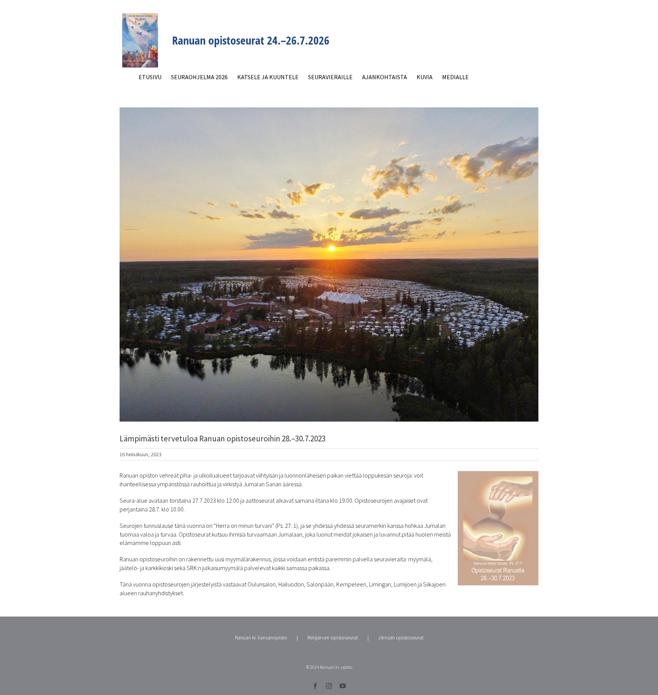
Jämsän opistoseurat (400, 637)
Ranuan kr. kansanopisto (261, 637)
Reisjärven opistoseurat (332, 637)
